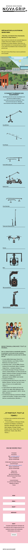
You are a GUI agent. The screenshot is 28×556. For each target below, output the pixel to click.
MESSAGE (14, 512)
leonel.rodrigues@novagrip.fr (15, 465)
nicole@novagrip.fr (15, 456)
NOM (14, 495)
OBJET (14, 507)
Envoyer (14, 534)
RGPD (14, 523)
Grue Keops (5, 144)
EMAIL (14, 501)
